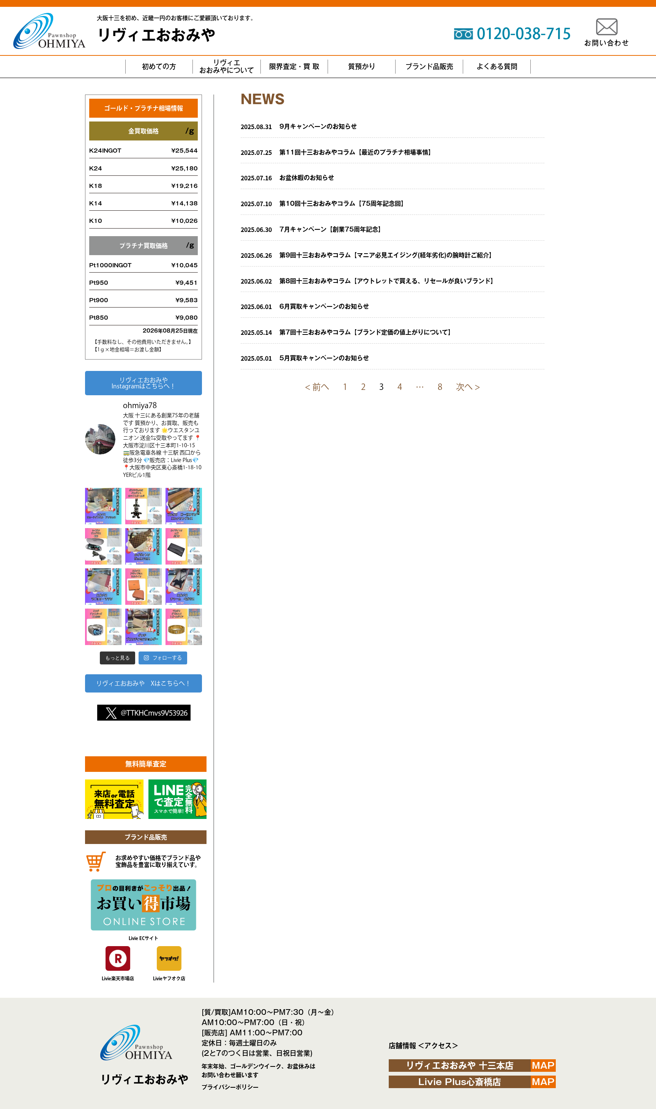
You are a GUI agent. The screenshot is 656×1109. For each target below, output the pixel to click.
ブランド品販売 (429, 66)
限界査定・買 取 (294, 66)
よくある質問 (496, 66)
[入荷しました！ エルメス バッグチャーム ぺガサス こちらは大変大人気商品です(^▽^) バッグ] (184, 586)
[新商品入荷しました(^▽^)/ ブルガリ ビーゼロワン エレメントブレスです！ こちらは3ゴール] (184, 506)
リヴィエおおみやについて (226, 66)
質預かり (361, 66)
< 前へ (317, 387)
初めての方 (159, 66)
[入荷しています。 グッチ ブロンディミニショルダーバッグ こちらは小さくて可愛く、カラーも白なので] (143, 627)
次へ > (468, 387)
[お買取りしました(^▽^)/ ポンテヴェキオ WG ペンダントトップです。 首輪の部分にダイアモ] (143, 506)
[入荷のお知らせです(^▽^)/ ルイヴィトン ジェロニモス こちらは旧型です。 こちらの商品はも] (143, 546)
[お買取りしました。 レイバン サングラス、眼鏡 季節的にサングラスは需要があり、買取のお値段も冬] (103, 546)
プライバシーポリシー (230, 1087)
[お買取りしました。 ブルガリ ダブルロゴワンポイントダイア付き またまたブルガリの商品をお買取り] (184, 627)
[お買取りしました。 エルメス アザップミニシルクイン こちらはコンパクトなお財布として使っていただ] (143, 586)
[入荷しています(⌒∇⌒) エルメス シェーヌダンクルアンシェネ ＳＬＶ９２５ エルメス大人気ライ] (103, 506)
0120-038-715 (524, 33)
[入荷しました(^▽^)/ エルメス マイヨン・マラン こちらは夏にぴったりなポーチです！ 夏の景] (103, 586)
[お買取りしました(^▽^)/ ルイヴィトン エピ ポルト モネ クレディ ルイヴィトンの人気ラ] (184, 546)
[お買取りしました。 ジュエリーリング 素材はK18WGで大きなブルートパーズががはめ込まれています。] (103, 627)
